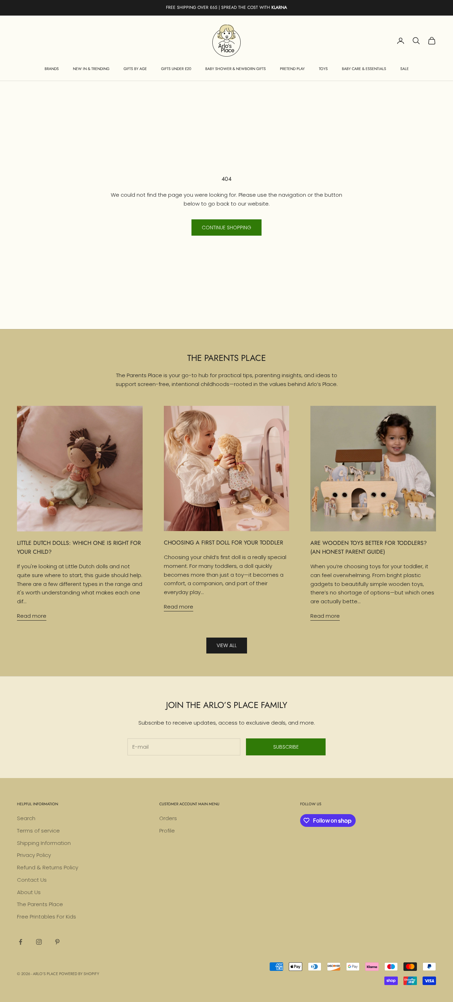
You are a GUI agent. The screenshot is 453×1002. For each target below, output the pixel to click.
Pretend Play (292, 68)
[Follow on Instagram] (38, 941)
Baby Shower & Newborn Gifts (235, 68)
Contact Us (32, 879)
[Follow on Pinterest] (57, 941)
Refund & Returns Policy (47, 867)
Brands (52, 68)
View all (227, 645)
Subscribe (286, 746)
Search (26, 818)
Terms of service (38, 830)
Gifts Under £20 (176, 68)
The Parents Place (40, 904)
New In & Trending (91, 68)
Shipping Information (44, 843)
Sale (404, 68)
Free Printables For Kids (46, 916)
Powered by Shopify (79, 974)
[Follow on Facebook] (20, 941)
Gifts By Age (135, 68)
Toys (323, 68)
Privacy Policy (34, 855)
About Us (29, 892)
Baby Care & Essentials (364, 68)
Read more (31, 616)
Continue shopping (226, 227)
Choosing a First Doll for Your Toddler (223, 543)
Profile (167, 830)
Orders (168, 818)
